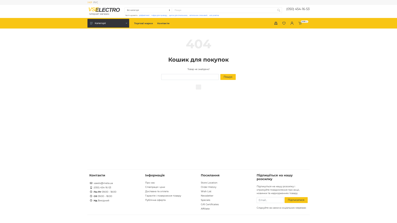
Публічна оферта (155, 200)
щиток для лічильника (178, 15)
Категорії (100, 23)
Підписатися (296, 200)
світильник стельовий (198, 15)
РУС (95, 2)
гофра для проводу (159, 15)
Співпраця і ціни (155, 187)
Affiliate (205, 208)
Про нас (150, 182)
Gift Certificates (210, 204)
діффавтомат (144, 15)
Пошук (228, 76)
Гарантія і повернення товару (163, 195)
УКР (89, 2)
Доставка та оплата (157, 191)
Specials (205, 200)
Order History (208, 187)
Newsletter (207, 195)
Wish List (206, 191)
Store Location (209, 182)
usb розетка (214, 15)
